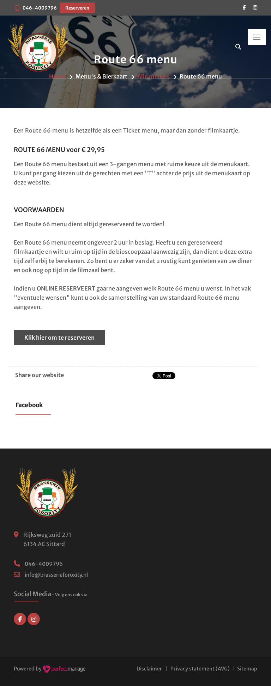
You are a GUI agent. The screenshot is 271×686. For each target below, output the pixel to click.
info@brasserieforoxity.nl (56, 574)
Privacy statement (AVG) (200, 669)
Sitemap (247, 669)
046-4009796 (40, 8)
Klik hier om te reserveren (59, 337)
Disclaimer (149, 669)
